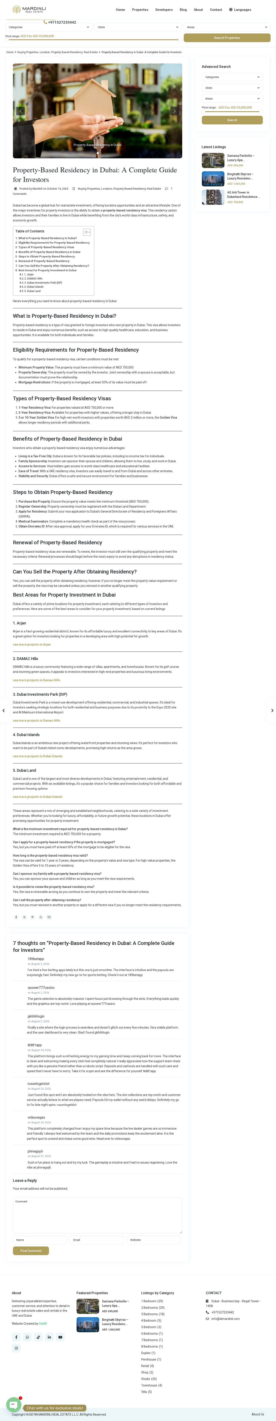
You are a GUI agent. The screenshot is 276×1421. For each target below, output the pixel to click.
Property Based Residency (67, 52)
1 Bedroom (148, 1301)
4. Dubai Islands (34, 286)
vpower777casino (41, 988)
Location (45, 52)
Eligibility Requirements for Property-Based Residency (54, 242)
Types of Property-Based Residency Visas (46, 247)
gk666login (36, 1016)
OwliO (43, 1323)
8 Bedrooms (149, 1346)
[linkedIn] (49, 1337)
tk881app (35, 1045)
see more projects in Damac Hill (36, 720)
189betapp (36, 959)
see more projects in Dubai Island (37, 756)
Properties (140, 10)
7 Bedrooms (149, 1340)
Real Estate (91, 52)
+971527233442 (62, 22)
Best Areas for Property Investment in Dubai (47, 270)
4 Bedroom (148, 1320)
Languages (242, 10)
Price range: (12, 36)
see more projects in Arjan (32, 644)
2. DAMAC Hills (33, 278)
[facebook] (16, 1337)
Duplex (146, 1353)
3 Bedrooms (149, 1314)
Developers (164, 10)
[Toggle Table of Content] (85, 232)
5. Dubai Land (32, 291)
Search (232, 120)
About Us (258, 1414)
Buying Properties (27, 52)
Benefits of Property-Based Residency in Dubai (49, 252)
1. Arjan (29, 274)
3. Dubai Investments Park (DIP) (43, 282)
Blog (183, 10)
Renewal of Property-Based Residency (44, 261)
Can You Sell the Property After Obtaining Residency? (54, 265)
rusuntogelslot (38, 1084)
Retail (145, 1366)
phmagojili (35, 1151)
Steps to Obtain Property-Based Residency (47, 256)
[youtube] (60, 1337)
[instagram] (16, 1348)
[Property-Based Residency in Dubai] (97, 111)
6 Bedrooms (149, 1333)
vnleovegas (36, 1117)
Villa (144, 1392)
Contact (216, 10)
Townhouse (149, 1385)
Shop (144, 1372)
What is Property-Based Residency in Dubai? (48, 238)
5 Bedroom (148, 1327)
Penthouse (148, 1359)
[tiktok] (38, 1337)
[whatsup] (27, 1337)
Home (120, 10)
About (198, 10)
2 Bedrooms (149, 1307)
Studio (145, 1379)
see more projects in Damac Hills (36, 680)
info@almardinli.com (226, 1319)
